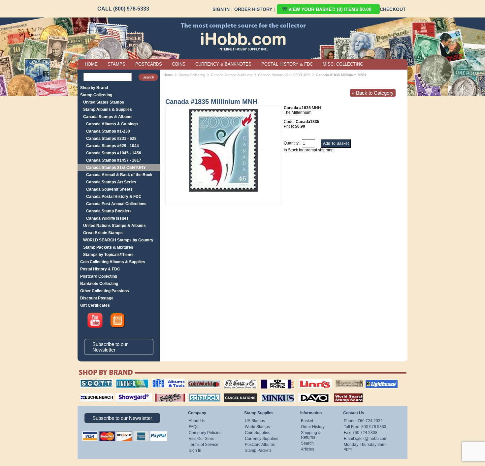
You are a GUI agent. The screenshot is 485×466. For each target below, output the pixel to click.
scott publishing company (92, 381)
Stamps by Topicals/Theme (108, 254)
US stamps (336, 379)
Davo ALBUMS (304, 392)
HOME (91, 64)
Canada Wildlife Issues (107, 218)
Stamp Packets (258, 450)
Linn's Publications (308, 379)
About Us (197, 421)
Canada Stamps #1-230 (108, 131)
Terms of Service (203, 444)
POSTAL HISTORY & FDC (287, 64)
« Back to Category (373, 93)
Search (307, 443)
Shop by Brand (94, 87)
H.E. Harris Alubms (237, 379)
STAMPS (116, 64)
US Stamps (255, 421)
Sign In (221, 9)
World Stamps (257, 426)
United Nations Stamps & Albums (114, 225)
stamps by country (343, 392)
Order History (253, 9)
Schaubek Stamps (200, 392)
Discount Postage (96, 298)
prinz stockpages (271, 379)
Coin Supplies (257, 432)
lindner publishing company (129, 381)
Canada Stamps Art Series (111, 182)
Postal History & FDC (100, 269)
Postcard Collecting (98, 276)
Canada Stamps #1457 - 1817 (113, 160)
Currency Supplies (261, 438)
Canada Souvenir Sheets (109, 189)
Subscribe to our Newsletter (110, 347)
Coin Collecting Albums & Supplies (112, 262)
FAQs (193, 426)
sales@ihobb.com (371, 438)
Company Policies (205, 432)
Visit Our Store (201, 438)
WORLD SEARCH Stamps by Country (118, 240)
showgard (122, 392)
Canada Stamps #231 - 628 (111, 138)
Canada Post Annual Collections (116, 204)
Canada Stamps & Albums (108, 116)
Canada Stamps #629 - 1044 (112, 145)
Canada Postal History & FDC (114, 196)
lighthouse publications (373, 381)
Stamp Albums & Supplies (107, 109)
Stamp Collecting (96, 95)
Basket (307, 421)
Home (168, 75)
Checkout (393, 9)
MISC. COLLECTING (343, 64)
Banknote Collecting (99, 283)
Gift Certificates (95, 305)
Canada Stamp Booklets (109, 211)
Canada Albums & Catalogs (112, 124)
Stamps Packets (234, 392)
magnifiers (87, 392)
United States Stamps (103, 102)
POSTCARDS (148, 64)
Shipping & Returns (311, 435)
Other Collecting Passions (104, 291)
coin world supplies (201, 379)
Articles (307, 449)
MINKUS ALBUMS (272, 392)
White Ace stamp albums (163, 394)
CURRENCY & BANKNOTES (223, 64)
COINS (178, 64)
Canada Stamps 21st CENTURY (116, 167)
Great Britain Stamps (103, 233)
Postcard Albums (260, 444)
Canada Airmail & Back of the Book (119, 174)
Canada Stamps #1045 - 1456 (113, 153)
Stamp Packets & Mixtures (108, 247)
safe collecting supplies (162, 381)
